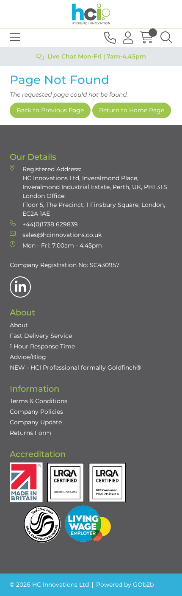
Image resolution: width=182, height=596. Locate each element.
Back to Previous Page (50, 110)
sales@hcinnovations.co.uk (62, 235)
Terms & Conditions (38, 401)
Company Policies (36, 411)
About (19, 325)
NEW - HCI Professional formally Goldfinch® (75, 367)
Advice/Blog (28, 357)
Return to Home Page (131, 110)
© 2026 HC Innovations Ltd (49, 584)
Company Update (36, 422)
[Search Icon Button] (166, 37)
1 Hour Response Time (42, 346)
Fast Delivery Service (41, 336)
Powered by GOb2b (125, 584)
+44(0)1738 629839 (50, 224)
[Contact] (110, 37)
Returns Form (30, 433)
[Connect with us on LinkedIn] (20, 287)
